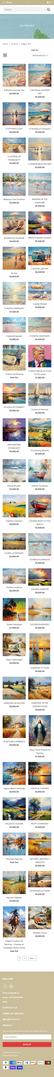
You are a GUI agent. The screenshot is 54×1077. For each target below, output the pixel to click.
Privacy (7, 1025)
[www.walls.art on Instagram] (12, 986)
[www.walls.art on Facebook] (5, 986)
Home (5, 44)
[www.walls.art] (27, 2)
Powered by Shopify (10, 1055)
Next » (32, 958)
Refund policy (11, 1019)
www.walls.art (14, 1052)
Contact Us (10, 1008)
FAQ (5, 1002)
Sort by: (34, 50)
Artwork (14, 44)
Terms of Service (13, 1013)
